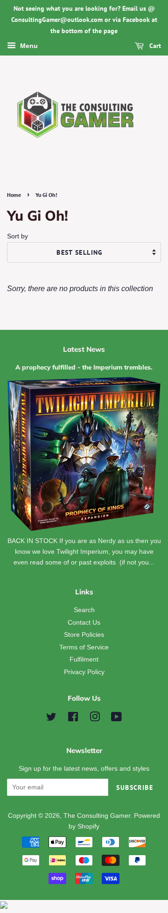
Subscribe (134, 787)
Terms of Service (84, 647)
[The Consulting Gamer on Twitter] (51, 718)
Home (14, 194)
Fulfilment (84, 659)
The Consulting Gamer (96, 815)
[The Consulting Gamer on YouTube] (116, 718)
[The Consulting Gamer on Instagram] (95, 718)
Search (84, 609)
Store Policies (84, 634)
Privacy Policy (84, 672)
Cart (154, 46)
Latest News (84, 349)
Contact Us (84, 622)
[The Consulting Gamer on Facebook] (73, 718)
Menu (28, 46)
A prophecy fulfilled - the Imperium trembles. (84, 367)
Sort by (17, 236)
